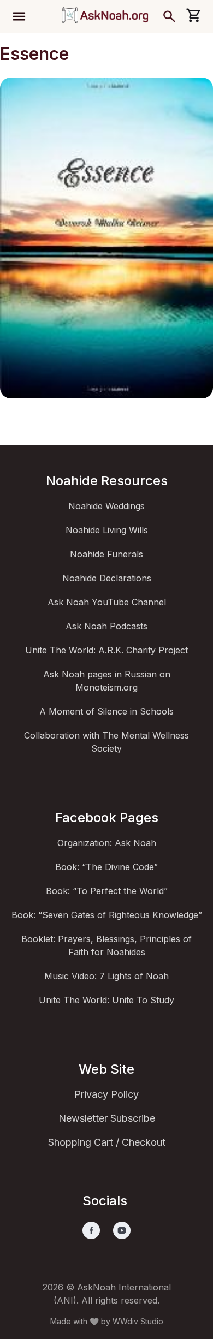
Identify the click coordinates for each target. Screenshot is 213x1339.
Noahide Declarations (106, 578)
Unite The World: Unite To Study (106, 1000)
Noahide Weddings (106, 506)
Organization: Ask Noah (106, 842)
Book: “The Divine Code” (106, 866)
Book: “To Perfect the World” (107, 890)
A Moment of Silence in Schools (106, 711)
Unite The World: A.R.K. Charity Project (106, 650)
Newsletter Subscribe (106, 1118)
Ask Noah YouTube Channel (107, 602)
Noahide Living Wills (107, 530)
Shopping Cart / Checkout (106, 1142)
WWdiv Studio (138, 1321)
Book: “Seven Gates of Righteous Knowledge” (106, 914)
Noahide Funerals (106, 554)
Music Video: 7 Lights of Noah (106, 976)
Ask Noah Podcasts (106, 626)
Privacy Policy (106, 1094)
